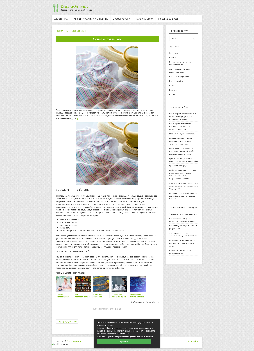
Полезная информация (75, 31)
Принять (124, 341)
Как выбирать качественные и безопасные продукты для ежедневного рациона (182, 116)
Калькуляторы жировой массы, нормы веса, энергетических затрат (182, 243)
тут (77, 118)
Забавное (173, 53)
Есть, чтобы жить (74, 6)
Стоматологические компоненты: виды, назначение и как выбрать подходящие (183, 186)
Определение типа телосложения (183, 214)
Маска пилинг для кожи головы (182, 134)
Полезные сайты (176, 81)
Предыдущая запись (67, 321)
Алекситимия (61, 19)
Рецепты (173, 90)
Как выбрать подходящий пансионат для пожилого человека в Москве (180, 126)
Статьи (172, 94)
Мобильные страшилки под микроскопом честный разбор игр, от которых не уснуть (182, 151)
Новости (172, 57)
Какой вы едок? (144, 19)
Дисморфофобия (122, 19)
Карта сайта (193, 341)
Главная (59, 31)
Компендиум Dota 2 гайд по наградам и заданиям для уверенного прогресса (180, 141)
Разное (172, 85)
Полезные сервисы (168, 19)
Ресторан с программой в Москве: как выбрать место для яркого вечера (183, 196)
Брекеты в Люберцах (178, 166)
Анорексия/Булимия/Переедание (91, 19)
